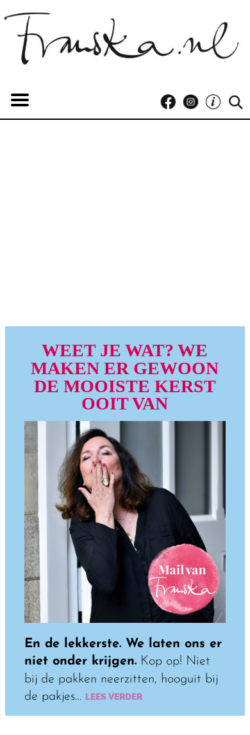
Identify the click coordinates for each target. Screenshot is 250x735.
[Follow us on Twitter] (216, 102)
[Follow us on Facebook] (171, 102)
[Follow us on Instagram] (194, 102)
